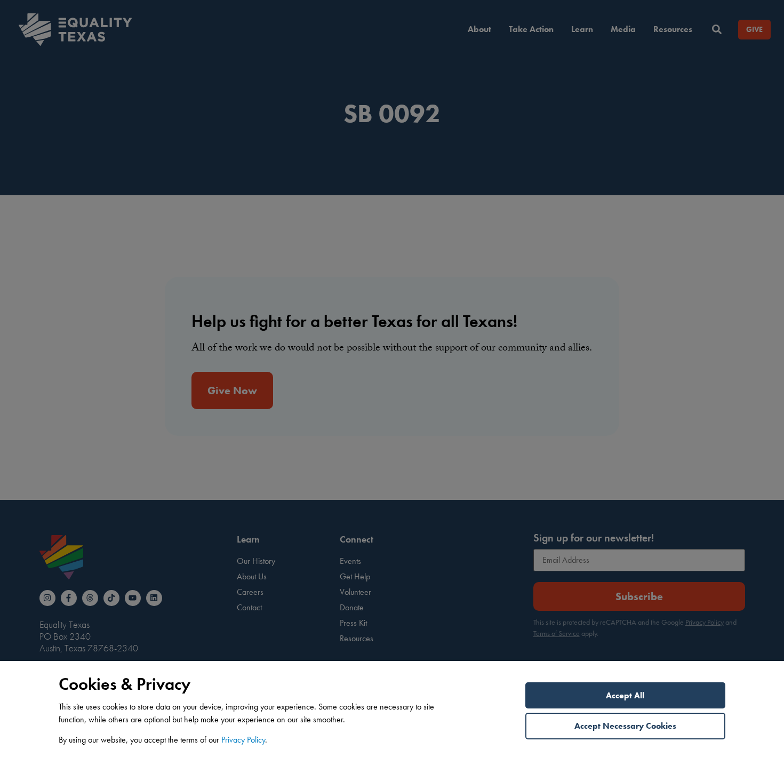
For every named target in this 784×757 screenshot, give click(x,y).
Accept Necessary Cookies (625, 725)
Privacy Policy (243, 739)
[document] (392, 378)
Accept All (625, 695)
